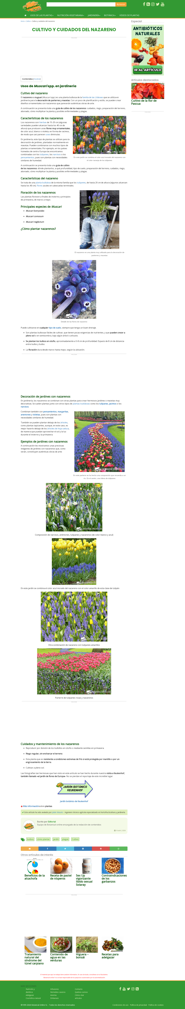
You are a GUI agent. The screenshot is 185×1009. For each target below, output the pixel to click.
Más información (31, 806)
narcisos (57, 154)
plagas (65, 839)
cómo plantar (43, 839)
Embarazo (54, 998)
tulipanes (44, 154)
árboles (64, 422)
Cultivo (28, 21)
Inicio (23, 21)
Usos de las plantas (41, 15)
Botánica (109, 15)
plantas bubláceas (81, 403)
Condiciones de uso (120, 1005)
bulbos (30, 839)
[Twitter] (128, 989)
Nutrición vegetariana (70, 15)
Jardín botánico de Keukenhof (74, 801)
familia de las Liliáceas (92, 97)
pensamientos (27, 157)
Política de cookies (156, 1005)
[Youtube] (124, 989)
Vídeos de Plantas (129, 15)
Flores (40, 185)
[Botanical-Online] (33, 6)
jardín (56, 839)
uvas (48, 134)
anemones (26, 414)
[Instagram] (132, 989)
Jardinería (93, 15)
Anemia (53, 995)
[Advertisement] (74, 56)
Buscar (122, 4)
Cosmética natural (33, 998)
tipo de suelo (55, 327)
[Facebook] (120, 989)
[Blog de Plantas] (137, 989)
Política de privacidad (138, 1005)
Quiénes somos (81, 992)
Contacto (78, 989)
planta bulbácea (43, 182)
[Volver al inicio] (25, 15)
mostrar (37, 79)
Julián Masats (57, 812)
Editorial (52, 821)
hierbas (42, 122)
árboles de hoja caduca (58, 428)
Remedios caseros (57, 992)
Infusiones (54, 989)
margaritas (63, 411)
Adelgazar (30, 995)
